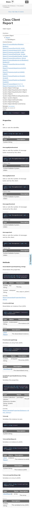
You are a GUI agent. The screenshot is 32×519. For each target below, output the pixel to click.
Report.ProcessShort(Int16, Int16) (14, 48)
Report (8, 37)
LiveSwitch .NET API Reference (9, 5)
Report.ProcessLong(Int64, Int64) (13, 52)
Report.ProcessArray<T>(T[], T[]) (13, 86)
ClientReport (6, 7)
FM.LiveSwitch (20, 5)
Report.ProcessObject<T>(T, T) (13, 84)
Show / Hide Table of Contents (16, 11)
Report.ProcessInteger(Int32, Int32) (14, 50)
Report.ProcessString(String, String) (14, 58)
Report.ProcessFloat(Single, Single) (14, 54)
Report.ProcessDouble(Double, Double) (15, 56)
